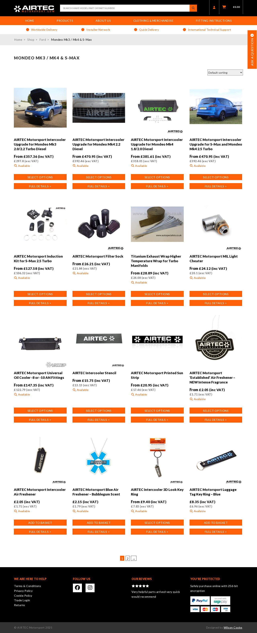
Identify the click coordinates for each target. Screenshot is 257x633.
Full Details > (40, 186)
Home (29, 20)
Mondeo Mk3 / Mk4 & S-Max (71, 39)
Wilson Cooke (233, 627)
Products (65, 20)
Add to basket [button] (40, 522)
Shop (30, 39)
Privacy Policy (23, 590)
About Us (103, 20)
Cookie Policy (23, 595)
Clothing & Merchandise (153, 20)
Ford (42, 39)
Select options (40, 177)
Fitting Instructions (214, 20)
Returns (19, 605)
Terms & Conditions (27, 586)
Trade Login (22, 600)
